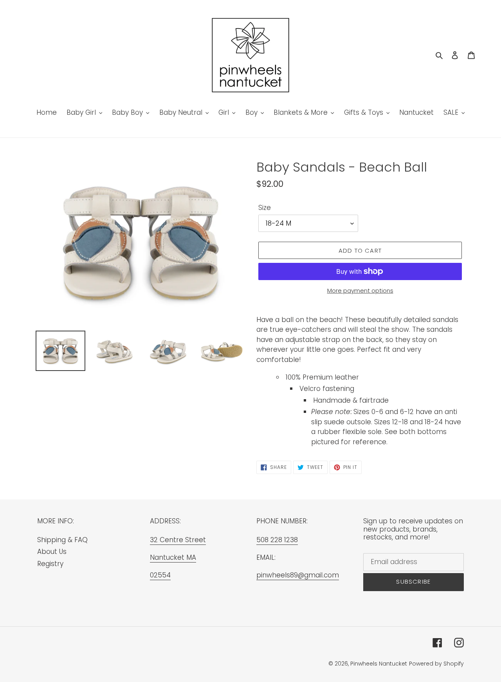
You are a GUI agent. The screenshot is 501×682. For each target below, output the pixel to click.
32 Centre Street (178, 540)
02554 (160, 575)
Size (264, 207)
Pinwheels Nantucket (378, 664)
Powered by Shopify (436, 664)
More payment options (360, 290)
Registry (50, 563)
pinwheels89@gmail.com (297, 575)
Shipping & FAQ (62, 540)
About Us (52, 551)
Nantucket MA (173, 557)
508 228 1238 (277, 540)
